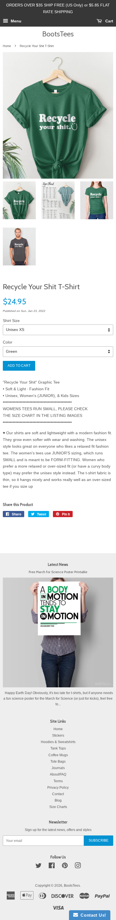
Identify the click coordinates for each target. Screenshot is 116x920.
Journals (58, 768)
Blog (58, 800)
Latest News (58, 564)
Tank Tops (58, 748)
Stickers (58, 735)
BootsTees (58, 33)
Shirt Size (11, 320)
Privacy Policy (58, 788)
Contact (58, 794)
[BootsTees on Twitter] (38, 867)
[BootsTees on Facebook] (51, 867)
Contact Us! (92, 915)
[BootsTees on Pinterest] (65, 867)
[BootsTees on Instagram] (78, 867)
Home (7, 46)
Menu (15, 21)
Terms (58, 781)
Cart (108, 21)
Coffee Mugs (58, 755)
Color (7, 342)
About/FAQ (58, 774)
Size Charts (58, 807)
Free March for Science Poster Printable (58, 572)
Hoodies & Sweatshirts (58, 742)
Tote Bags (58, 761)
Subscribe (98, 840)
